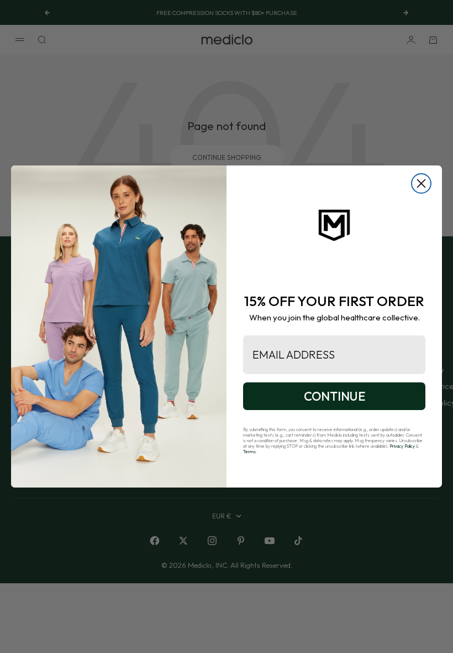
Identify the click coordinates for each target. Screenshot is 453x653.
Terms (249, 451)
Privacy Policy (402, 446)
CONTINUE (334, 396)
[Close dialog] (421, 183)
